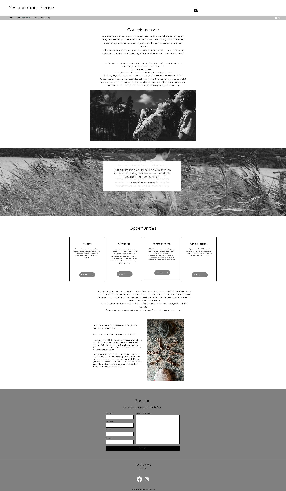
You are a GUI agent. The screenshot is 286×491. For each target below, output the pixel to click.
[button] (196, 10)
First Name (109, 413)
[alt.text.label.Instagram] (279, 18)
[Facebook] (276, 18)
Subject (108, 438)
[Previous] (9, 182)
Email (107, 430)
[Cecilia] (144, 210)
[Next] (277, 182)
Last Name (109, 421)
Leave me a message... (144, 413)
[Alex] (141, 210)
